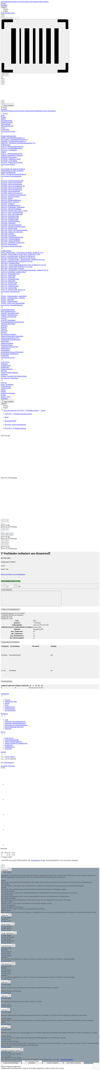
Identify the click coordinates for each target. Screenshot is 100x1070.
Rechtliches (4, 714)
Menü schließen (8, 105)
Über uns (7, 700)
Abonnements (51, 111)
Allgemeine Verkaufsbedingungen (15, 721)
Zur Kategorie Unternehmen (10, 378)
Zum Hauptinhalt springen (9, 1)
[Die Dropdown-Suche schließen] (7, 74)
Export (45, 111)
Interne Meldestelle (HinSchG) (14, 727)
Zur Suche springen (23, 1)
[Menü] (3, 15)
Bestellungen (38, 111)
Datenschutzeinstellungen (11, 1063)
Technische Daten (7, 681)
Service (3, 732)
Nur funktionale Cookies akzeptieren (32, 1062)
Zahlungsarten (29, 111)
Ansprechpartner (10, 708)
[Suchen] (3, 74)
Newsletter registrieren (8, 766)
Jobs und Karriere (10, 710)
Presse (7, 705)
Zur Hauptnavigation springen (39, 1)
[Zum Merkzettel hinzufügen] (31, 598)
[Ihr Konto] (3, 101)
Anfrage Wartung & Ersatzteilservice (16, 743)
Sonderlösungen (10, 747)
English (5, 11)
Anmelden (4, 109)
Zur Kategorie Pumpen (8, 131)
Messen (7, 703)
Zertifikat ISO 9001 (11, 701)
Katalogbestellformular (12, 740)
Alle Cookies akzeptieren (74, 1063)
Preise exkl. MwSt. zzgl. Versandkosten (13, 574)
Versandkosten (35, 860)
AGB (6, 720)
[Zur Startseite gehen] (8, 13)
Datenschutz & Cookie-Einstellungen (16, 725)
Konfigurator (9, 745)
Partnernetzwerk (10, 707)
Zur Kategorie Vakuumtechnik (10, 291)
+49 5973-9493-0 (9, 757)
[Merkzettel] (15, 99)
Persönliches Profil (13, 111)
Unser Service (9, 738)
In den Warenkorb (7, 590)
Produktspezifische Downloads (10, 642)
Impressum (8, 728)
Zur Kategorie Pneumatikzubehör (11, 176)
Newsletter (4, 5)
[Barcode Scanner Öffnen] (35, 46)
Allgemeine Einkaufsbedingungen (15, 723)
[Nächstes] (7, 520)
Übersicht (4, 111)
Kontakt (3, 3)
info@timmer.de (9, 762)
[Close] (1, 532)
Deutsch (5, 9)
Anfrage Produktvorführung (13, 741)
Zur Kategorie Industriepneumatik (11, 246)
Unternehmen (5, 694)
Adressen (22, 111)
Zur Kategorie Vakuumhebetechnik (12, 305)
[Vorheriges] (3, 520)
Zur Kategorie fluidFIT (8, 164)
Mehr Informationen (67, 1059)
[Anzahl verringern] (4, 586)
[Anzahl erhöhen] (16, 586)
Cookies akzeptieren (53, 1063)
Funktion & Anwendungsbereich (10, 609)
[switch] (1, 872)
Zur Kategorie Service (8, 357)
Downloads (8, 748)
